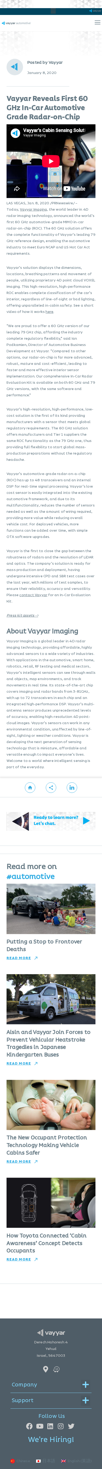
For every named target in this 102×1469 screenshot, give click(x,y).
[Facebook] (29, 1426)
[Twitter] (71, 1426)
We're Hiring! (51, 1439)
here (49, 311)
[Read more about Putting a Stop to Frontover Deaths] (51, 909)
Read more (19, 958)
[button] (53, 11)
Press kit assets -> (22, 615)
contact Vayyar (33, 595)
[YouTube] (40, 1426)
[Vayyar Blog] (30, 787)
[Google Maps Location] (45, 1369)
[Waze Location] (56, 1369)
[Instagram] (61, 1426)
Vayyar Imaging (33, 209)
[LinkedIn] (50, 1426)
